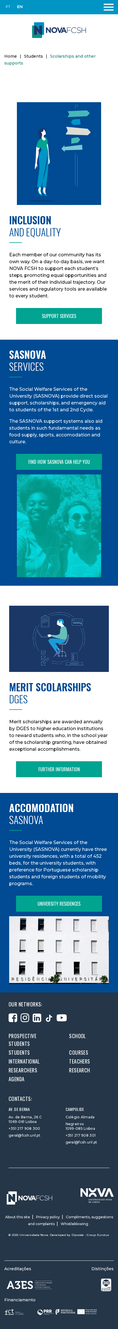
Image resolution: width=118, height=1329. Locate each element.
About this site (17, 1217)
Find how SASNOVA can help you (59, 461)
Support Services (59, 316)
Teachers (79, 1061)
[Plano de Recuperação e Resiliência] (67, 1311)
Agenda (17, 1079)
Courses (78, 1052)
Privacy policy (48, 1217)
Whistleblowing (74, 1224)
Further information (59, 769)
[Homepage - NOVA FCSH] (59, 30)
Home (10, 56)
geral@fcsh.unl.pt (24, 1135)
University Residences (59, 903)
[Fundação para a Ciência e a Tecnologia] (14, 1311)
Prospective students (22, 1039)
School (77, 1036)
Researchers (23, 1070)
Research (79, 1070)
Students (33, 56)
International (24, 1061)
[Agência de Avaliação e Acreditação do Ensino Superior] (29, 1285)
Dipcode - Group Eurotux (90, 1235)
